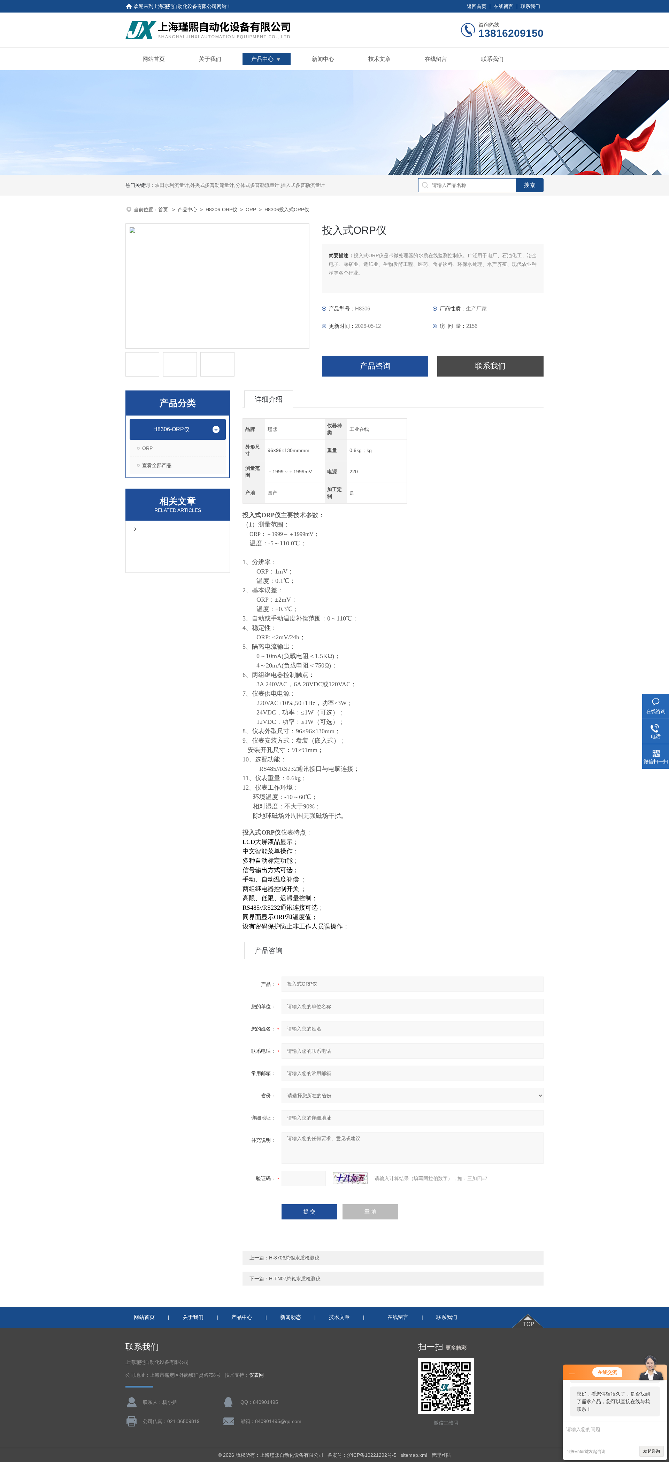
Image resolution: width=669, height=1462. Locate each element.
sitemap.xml (414, 1455)
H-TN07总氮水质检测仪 (295, 1278)
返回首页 (476, 6)
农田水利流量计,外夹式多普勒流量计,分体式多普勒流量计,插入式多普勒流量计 (240, 185)
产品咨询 (375, 366)
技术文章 (379, 59)
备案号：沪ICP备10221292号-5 (362, 1455)
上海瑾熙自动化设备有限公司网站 (189, 6)
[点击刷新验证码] (350, 1178)
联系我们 (530, 6)
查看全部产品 (156, 465)
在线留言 (503, 6)
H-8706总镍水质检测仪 (294, 1258)
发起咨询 (651, 1451)
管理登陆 (441, 1455)
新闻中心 (323, 59)
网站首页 (154, 59)
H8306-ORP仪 (221, 209)
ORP (251, 209)
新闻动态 (290, 1317)
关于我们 (210, 59)
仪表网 (256, 1375)
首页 (163, 209)
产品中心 (262, 59)
